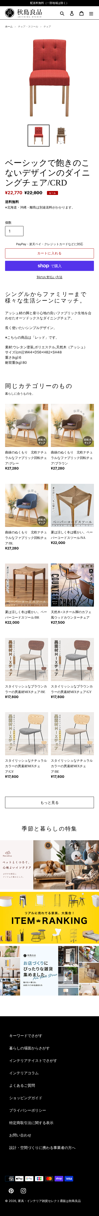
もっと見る (49, 802)
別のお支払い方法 (49, 277)
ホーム (9, 26)
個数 (8, 222)
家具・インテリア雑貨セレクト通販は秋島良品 (49, 1201)
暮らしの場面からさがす (29, 1048)
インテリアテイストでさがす (33, 1060)
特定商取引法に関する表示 (31, 1122)
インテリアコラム (24, 1073)
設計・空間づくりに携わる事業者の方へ (42, 1147)
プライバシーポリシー (27, 1110)
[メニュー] (91, 13)
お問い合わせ (20, 1135)
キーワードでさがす (25, 1035)
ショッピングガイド (25, 1098)
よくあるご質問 (22, 1085)
